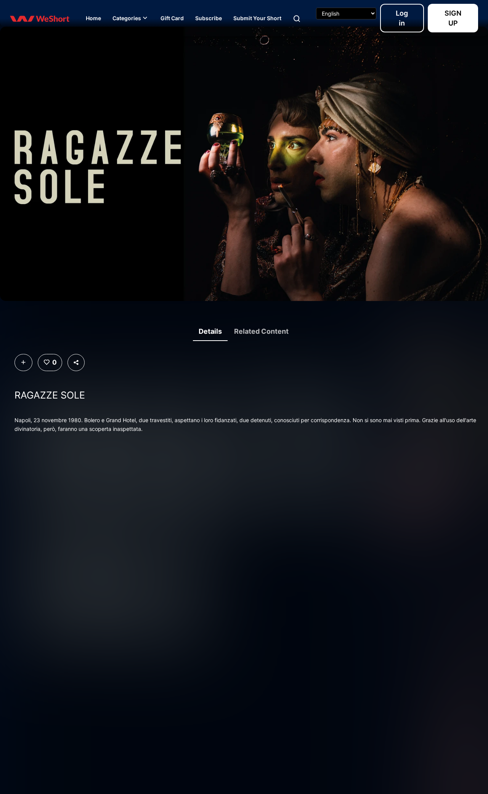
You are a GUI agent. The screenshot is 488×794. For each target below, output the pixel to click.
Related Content (261, 331)
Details (210, 331)
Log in (402, 18)
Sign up (453, 18)
